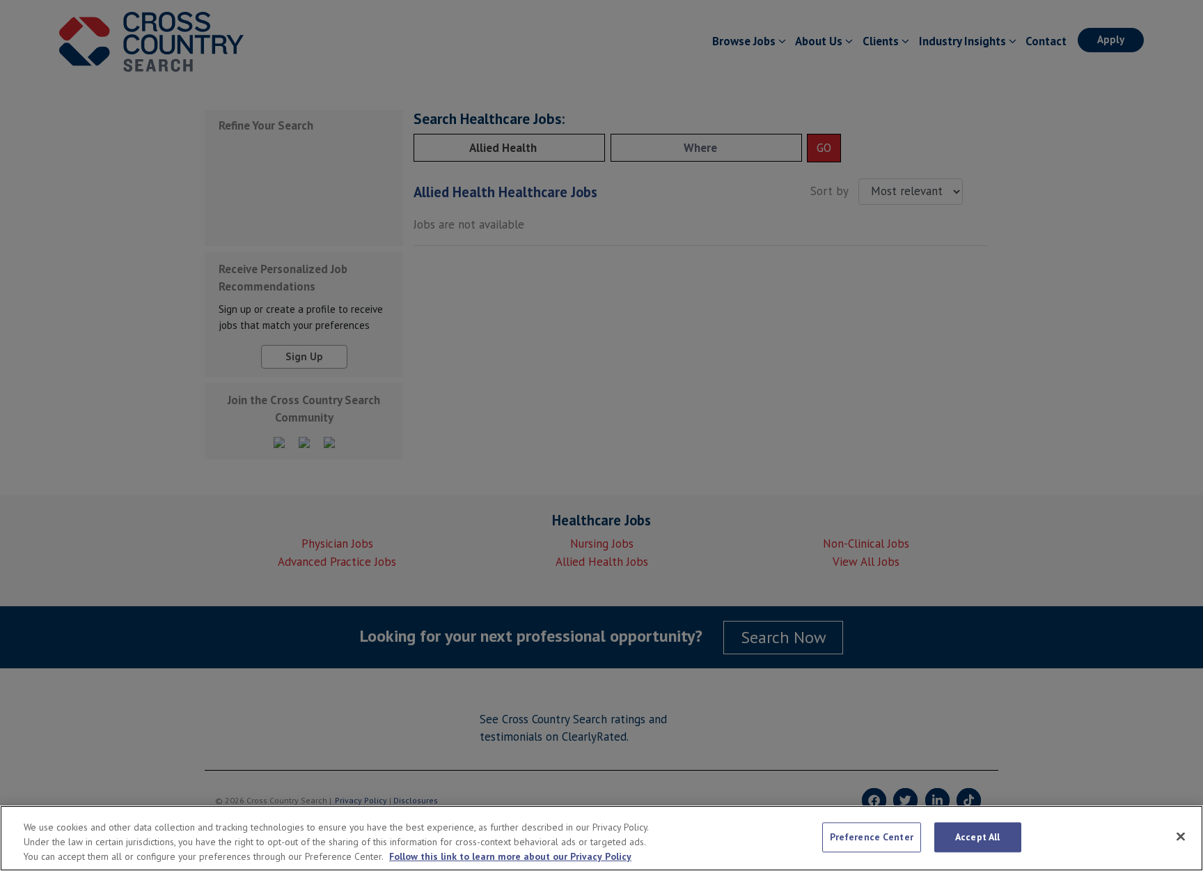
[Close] (1180, 836)
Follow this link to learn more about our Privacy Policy (510, 856)
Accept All (977, 837)
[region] (601, 838)
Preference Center (871, 837)
